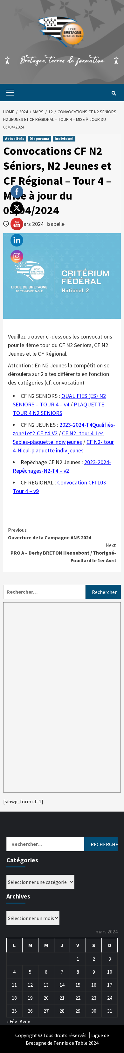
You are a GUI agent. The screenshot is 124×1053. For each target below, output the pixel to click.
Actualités (14, 138)
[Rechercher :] (44, 592)
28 (62, 1011)
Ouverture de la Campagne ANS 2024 (49, 534)
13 (46, 985)
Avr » (25, 1021)
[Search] (114, 93)
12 (30, 985)
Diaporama (39, 138)
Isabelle (55, 223)
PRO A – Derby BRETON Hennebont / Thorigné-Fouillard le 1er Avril (63, 552)
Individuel (64, 138)
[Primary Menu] (8, 92)
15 (77, 985)
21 (62, 998)
